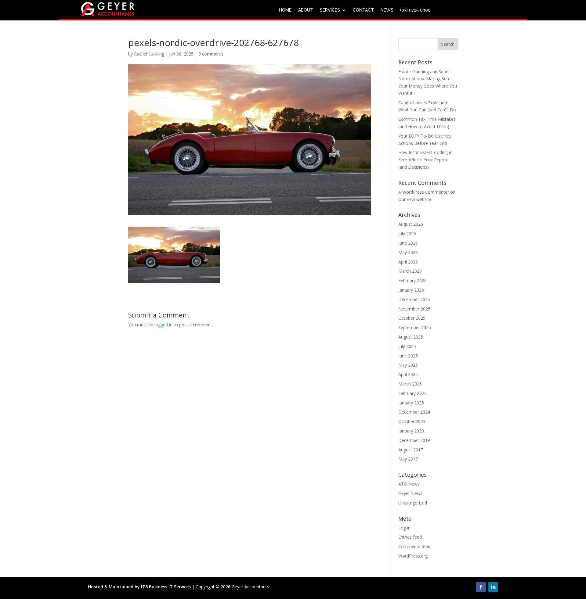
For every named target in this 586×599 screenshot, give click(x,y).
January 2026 (411, 290)
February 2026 (412, 280)
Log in (404, 528)
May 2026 (408, 252)
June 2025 (408, 356)
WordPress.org (413, 556)
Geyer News (410, 493)
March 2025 (410, 384)
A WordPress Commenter (423, 192)
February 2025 (412, 393)
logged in (163, 325)
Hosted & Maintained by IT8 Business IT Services (139, 587)
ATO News (409, 484)
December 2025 (414, 299)
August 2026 (410, 224)
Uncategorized (412, 503)
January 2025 (411, 403)
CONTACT (363, 10)
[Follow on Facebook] (481, 587)
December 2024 (414, 412)
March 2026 (410, 271)
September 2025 (414, 327)
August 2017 (410, 450)
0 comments (210, 54)
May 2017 (408, 459)
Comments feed (414, 546)
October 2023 (411, 421)
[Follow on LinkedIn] (493, 587)
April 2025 (408, 374)
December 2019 (414, 440)
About (305, 10)
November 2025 (414, 309)
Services (330, 10)
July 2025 (407, 346)
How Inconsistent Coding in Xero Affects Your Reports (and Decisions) (425, 159)
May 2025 (408, 365)
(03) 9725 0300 (415, 10)
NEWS (387, 10)
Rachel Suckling (149, 54)
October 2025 (411, 318)
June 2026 (408, 243)
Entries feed (410, 537)
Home (285, 10)
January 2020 (411, 431)
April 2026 (408, 262)
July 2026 (407, 233)
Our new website (415, 199)
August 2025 (410, 337)
